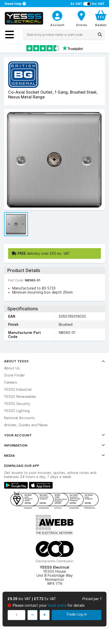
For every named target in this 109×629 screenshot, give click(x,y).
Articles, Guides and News (26, 425)
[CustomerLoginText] (57, 15)
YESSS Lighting (17, 411)
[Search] (100, 34)
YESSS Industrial (17, 389)
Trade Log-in (76, 614)
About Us (12, 368)
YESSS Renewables (20, 397)
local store (57, 605)
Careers (10, 382)
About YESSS (16, 361)
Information (15, 445)
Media (9, 455)
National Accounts (19, 418)
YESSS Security (17, 404)
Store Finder (14, 375)
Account (57, 25)
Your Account (18, 435)
